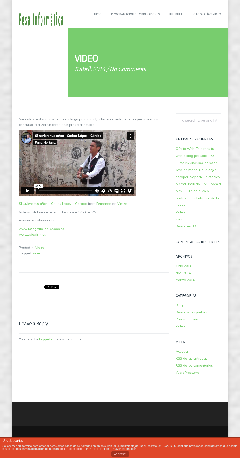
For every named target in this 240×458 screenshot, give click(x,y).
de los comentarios (194, 365)
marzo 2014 (185, 280)
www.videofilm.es (32, 234)
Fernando (103, 204)
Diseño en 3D (186, 226)
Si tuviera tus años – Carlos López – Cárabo (53, 204)
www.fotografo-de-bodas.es (41, 229)
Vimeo (122, 204)
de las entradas (191, 358)
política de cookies (71, 448)
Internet (175, 14)
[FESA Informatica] (41, 15)
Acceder (182, 351)
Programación (187, 319)
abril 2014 (183, 273)
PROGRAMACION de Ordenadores (135, 14)
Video (39, 247)
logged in (46, 339)
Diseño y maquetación (193, 312)
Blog (179, 305)
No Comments (127, 69)
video (37, 253)
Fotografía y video (206, 14)
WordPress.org (187, 372)
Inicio (98, 14)
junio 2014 (183, 266)
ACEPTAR (120, 454)
